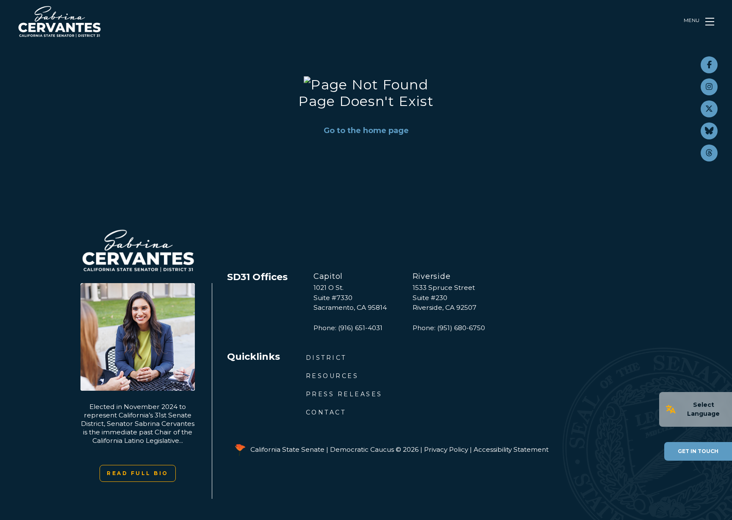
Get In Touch (698, 451)
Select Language (703, 409)
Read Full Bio (138, 473)
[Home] (59, 21)
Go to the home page (366, 130)
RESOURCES (332, 376)
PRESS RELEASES (344, 394)
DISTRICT (326, 357)
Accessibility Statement (511, 449)
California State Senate (287, 449)
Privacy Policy (446, 449)
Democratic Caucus (362, 449)
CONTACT (326, 412)
